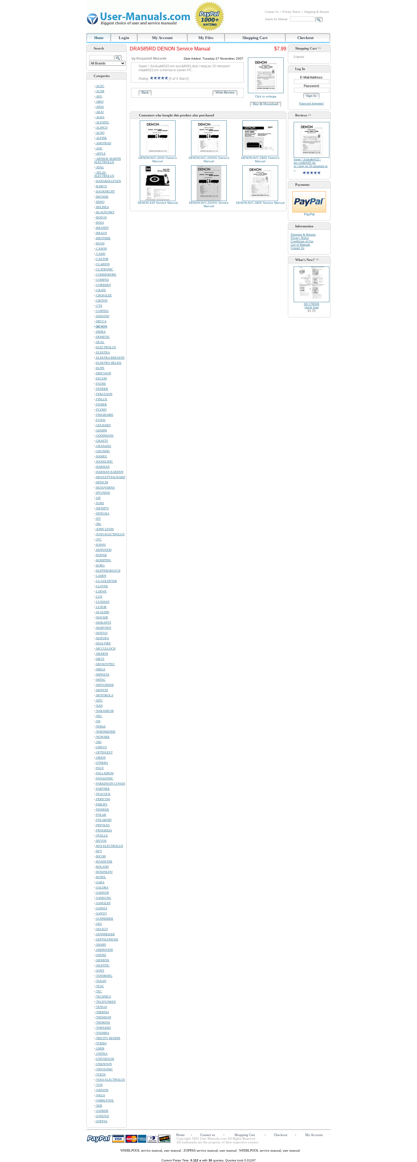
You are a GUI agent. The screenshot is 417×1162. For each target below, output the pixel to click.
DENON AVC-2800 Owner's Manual (260, 159)
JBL (98, 524)
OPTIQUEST (104, 752)
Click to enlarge (266, 96)
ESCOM (101, 378)
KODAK (101, 555)
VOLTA (100, 1074)
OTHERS (101, 762)
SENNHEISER (105, 934)
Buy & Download (265, 104)
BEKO (99, 201)
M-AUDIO (102, 612)
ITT (98, 518)
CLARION (102, 264)
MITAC (100, 679)
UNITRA (101, 1053)
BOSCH (101, 217)
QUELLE (101, 835)
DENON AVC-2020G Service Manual (209, 204)
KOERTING (103, 560)
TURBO (101, 1043)
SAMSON (102, 892)
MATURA (102, 638)
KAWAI (100, 544)
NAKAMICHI (104, 711)
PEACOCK (103, 794)
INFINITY (102, 508)
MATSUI (101, 633)
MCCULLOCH (105, 648)
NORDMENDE (105, 731)
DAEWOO (102, 316)
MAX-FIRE (103, 643)
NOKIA (100, 726)
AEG (98, 96)
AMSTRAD (103, 143)
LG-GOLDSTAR (106, 581)
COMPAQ (102, 279)
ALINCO (101, 127)
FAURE (100, 383)
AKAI (99, 112)
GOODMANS (104, 435)
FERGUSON (103, 394)
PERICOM (102, 799)
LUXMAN (102, 601)
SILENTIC (102, 965)
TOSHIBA (102, 1033)
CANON (101, 248)
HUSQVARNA (105, 487)
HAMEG (101, 456)
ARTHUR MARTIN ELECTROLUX (107, 160)
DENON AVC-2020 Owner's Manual (158, 159)
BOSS (99, 222)
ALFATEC (102, 122)
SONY (99, 970)
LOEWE (101, 591)
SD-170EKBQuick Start (311, 305)
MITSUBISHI (104, 685)
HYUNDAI (102, 492)
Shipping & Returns (316, 11)
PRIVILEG (102, 825)
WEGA (100, 1095)
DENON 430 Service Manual (158, 202)
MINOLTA (102, 674)
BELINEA (102, 207)
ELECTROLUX (105, 347)
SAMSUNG (103, 898)
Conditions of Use (302, 241)
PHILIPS (101, 804)
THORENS (102, 1022)
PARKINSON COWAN (110, 783)
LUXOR (101, 607)
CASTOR (101, 259)
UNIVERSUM (104, 1059)
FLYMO (101, 409)
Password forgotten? (311, 103)
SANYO (101, 913)
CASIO (100, 253)
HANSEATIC (104, 461)
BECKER (101, 196)
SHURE (100, 955)
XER (98, 1105)
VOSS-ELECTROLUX (110, 1079)
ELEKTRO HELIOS (108, 363)
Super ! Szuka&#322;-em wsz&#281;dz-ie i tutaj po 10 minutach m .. (311, 164)
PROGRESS (103, 830)
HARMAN (102, 466)
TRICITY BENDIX (107, 1038)
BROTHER (103, 238)
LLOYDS (101, 586)
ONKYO (101, 747)
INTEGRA (102, 513)
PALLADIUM (104, 773)
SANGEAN (103, 903)
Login (124, 37)
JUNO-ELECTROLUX (110, 534)
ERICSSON (103, 373)
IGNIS (99, 503)
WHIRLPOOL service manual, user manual (151, 1150)
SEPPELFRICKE (106, 939)
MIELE (100, 669)
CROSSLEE (103, 295)
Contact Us (272, 11)
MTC (99, 700)
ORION (100, 757)
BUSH (99, 243)
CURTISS (102, 311)
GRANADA (103, 446)
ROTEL (100, 877)
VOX (99, 1085)
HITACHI (101, 482)
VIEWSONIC (104, 1069)
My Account (162, 37)
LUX (98, 596)
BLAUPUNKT (104, 212)
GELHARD (103, 425)
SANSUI (101, 908)
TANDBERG (103, 975)
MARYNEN (103, 627)
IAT (98, 498)
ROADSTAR (103, 861)
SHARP (100, 944)
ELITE (99, 368)
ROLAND (102, 866)
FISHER (101, 404)
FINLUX (101, 399)
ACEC (99, 86)
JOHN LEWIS (104, 529)
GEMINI (101, 430)
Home (98, 38)
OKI (98, 742)
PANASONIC (104, 778)
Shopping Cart (254, 37)
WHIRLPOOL (104, 1100)
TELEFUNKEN (105, 1001)
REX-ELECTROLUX (109, 846)
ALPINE (101, 138)
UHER (99, 1048)
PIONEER (102, 809)
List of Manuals (300, 244)
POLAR (100, 814)
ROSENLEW (104, 872)
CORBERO (103, 285)
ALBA (99, 117)
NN (97, 721)
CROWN (101, 300)
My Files (205, 37)
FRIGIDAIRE (104, 414)
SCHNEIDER (104, 918)
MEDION (101, 653)
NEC (98, 716)
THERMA (102, 1012)
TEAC (99, 986)
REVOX (101, 840)
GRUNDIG (102, 451)
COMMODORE (105, 274)
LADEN (100, 575)
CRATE (100, 290)
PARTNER (102, 788)
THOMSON (103, 1017)
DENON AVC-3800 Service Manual (260, 202)
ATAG (99, 167)
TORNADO (103, 1027)
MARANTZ (103, 622)
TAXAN (100, 981)
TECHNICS (103, 996)
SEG (98, 924)
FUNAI (100, 420)
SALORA (101, 887)
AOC (99, 148)
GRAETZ (101, 440)
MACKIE (101, 617)
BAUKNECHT (105, 191)
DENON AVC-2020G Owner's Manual (209, 159)
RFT (98, 851)
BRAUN (101, 233)
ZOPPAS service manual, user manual (210, 1150)
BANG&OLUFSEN (108, 181)
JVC (98, 539)
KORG (100, 565)
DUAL (99, 342)
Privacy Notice (291, 11)
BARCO (101, 186)
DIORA (100, 331)
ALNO (99, 132)
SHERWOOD (104, 949)
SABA (99, 882)
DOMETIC (102, 337)
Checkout (305, 37)
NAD (99, 705)
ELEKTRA (102, 352)
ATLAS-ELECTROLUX (104, 174)
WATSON (101, 1090)
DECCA (101, 321)
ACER (99, 91)
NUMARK (102, 737)
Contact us (207, 1135)
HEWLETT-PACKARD (110, 477)
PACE (99, 768)
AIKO (99, 101)
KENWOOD (103, 550)
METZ (99, 659)
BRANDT (102, 227)
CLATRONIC (104, 269)
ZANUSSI (102, 1116)
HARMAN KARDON (109, 472)
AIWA (99, 106)
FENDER (101, 388)
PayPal (309, 214)
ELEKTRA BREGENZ (110, 357)
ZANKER (101, 1111)
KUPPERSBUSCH (107, 570)
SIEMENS (102, 960)
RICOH (100, 856)
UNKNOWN (103, 1064)
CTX (98, 305)
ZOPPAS (101, 1121)
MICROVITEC (105, 664)
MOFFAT (101, 690)
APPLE (100, 153)
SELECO (101, 929)
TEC (98, 991)
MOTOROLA (104, 695)
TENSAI (101, 1007)
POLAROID (103, 820)
